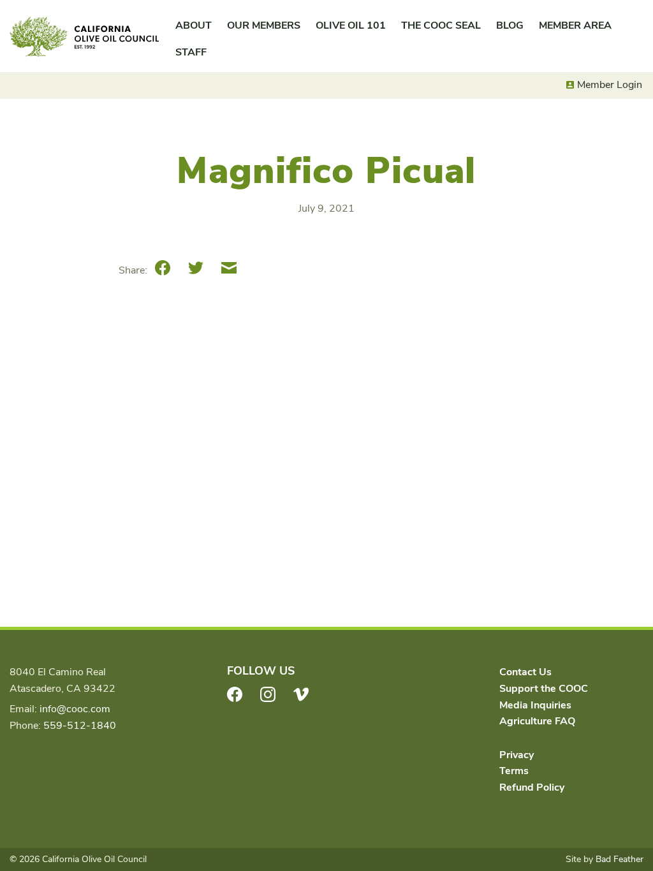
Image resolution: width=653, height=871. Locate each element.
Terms (514, 771)
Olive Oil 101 (351, 25)
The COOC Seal (441, 25)
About (193, 25)
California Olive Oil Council (84, 37)
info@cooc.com (75, 709)
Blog (510, 25)
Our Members (263, 25)
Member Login (609, 85)
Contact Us (525, 672)
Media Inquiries (535, 705)
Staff (191, 52)
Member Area (575, 25)
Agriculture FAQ (537, 721)
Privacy (516, 755)
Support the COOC (543, 689)
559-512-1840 (79, 726)
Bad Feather (619, 859)
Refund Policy (531, 787)
